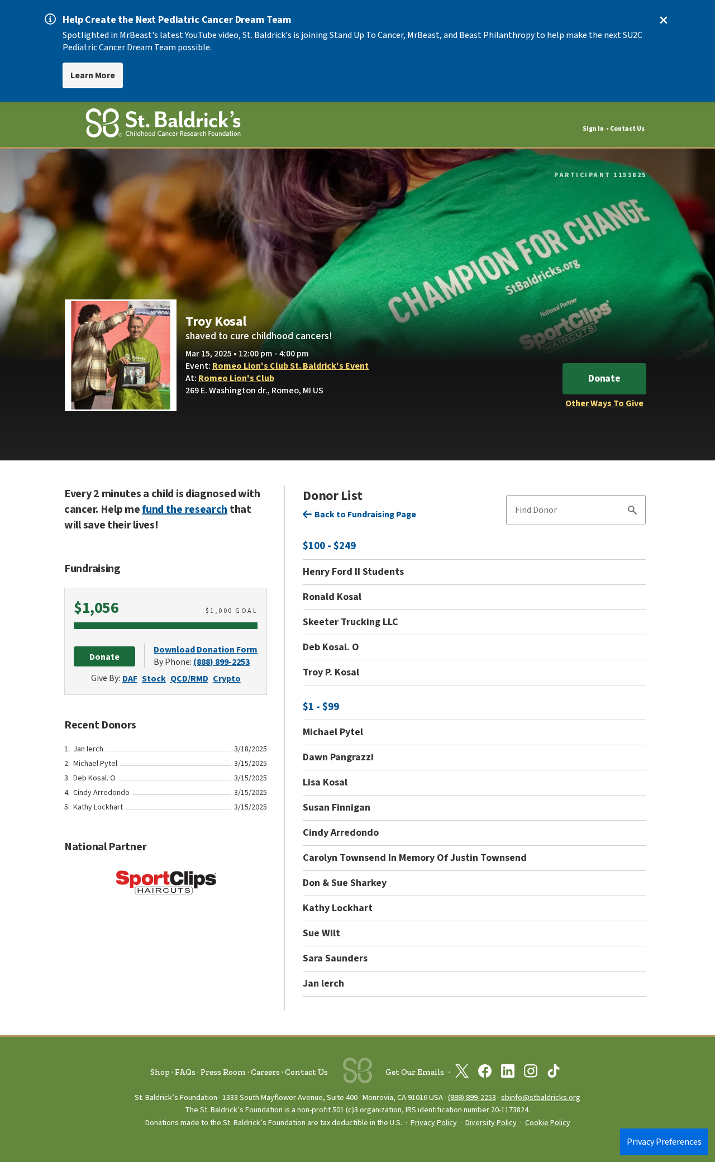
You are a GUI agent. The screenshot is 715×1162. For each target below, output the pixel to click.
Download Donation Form (206, 650)
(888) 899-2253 (221, 662)
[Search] (632, 511)
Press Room (223, 1072)
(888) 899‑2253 (472, 1097)
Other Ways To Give (604, 403)
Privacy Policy (434, 1122)
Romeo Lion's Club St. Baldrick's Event (290, 366)
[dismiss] (663, 20)
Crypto (227, 679)
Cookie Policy (547, 1122)
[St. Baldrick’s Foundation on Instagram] (530, 1073)
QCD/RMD (189, 679)
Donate (604, 378)
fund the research (184, 509)
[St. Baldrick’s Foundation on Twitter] (462, 1073)
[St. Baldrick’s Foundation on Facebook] (485, 1073)
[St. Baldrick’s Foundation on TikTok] (553, 1073)
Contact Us (627, 129)
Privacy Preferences (664, 1142)
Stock (154, 679)
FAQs (185, 1072)
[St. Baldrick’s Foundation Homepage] (163, 125)
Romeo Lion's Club (236, 378)
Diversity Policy (491, 1122)
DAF (129, 679)
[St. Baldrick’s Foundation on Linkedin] (507, 1073)
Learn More (92, 75)
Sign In (593, 129)
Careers (265, 1072)
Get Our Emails (414, 1072)
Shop (160, 1072)
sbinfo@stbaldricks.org (540, 1097)
